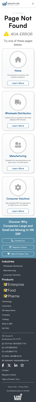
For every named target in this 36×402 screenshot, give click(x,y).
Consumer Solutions (11, 275)
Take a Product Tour (10, 379)
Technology (7, 301)
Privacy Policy (23, 387)
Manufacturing (9, 270)
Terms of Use (12, 387)
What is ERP (7, 324)
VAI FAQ (5, 328)
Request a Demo (9, 375)
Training (5, 319)
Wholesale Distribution (13, 266)
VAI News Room (8, 310)
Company (6, 315)
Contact (5, 370)
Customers (6, 306)
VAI (13, 13)
